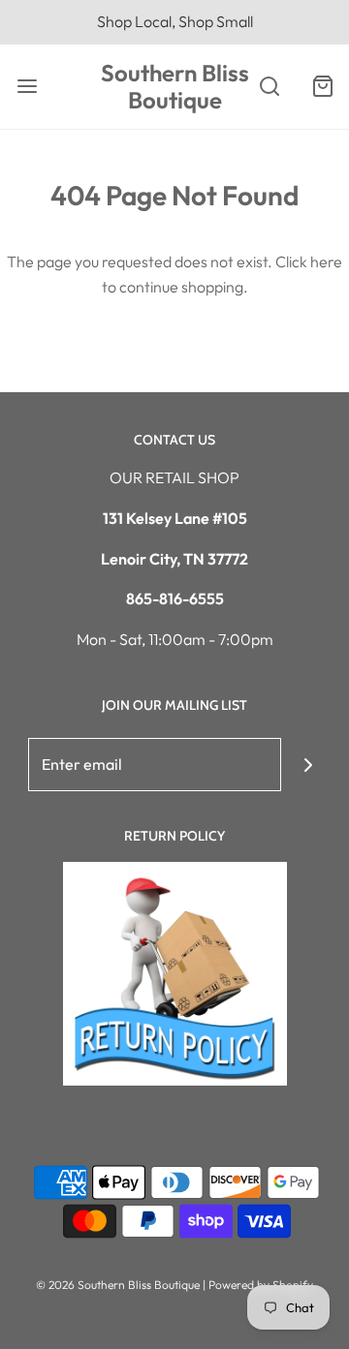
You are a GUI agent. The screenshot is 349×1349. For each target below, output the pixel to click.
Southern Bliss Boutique (175, 87)
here (326, 261)
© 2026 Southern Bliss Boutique (119, 1284)
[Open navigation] (26, 86)
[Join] (307, 764)
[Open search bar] (269, 86)
